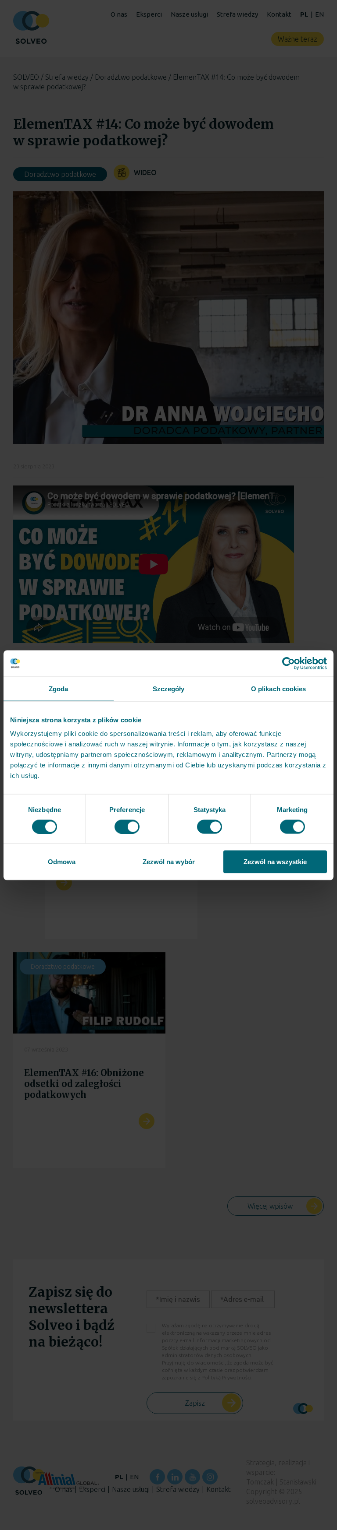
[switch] (127, 827)
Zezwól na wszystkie (275, 861)
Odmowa (61, 861)
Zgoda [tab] (58, 688)
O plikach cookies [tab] (278, 688)
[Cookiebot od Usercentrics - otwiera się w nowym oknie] (288, 663)
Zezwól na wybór (169, 861)
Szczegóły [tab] (169, 688)
